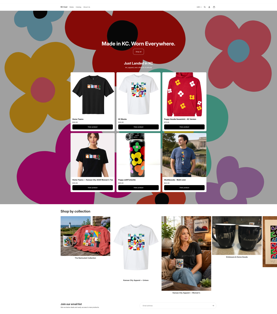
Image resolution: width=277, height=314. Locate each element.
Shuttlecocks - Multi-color (175, 180)
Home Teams (77, 119)
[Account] (209, 7)
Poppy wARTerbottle (127, 180)
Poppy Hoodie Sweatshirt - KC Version (180, 119)
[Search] (204, 7)
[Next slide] (214, 255)
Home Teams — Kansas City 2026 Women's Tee (92, 180)
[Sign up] (213, 305)
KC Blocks (122, 119)
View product (92, 127)
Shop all (138, 52)
